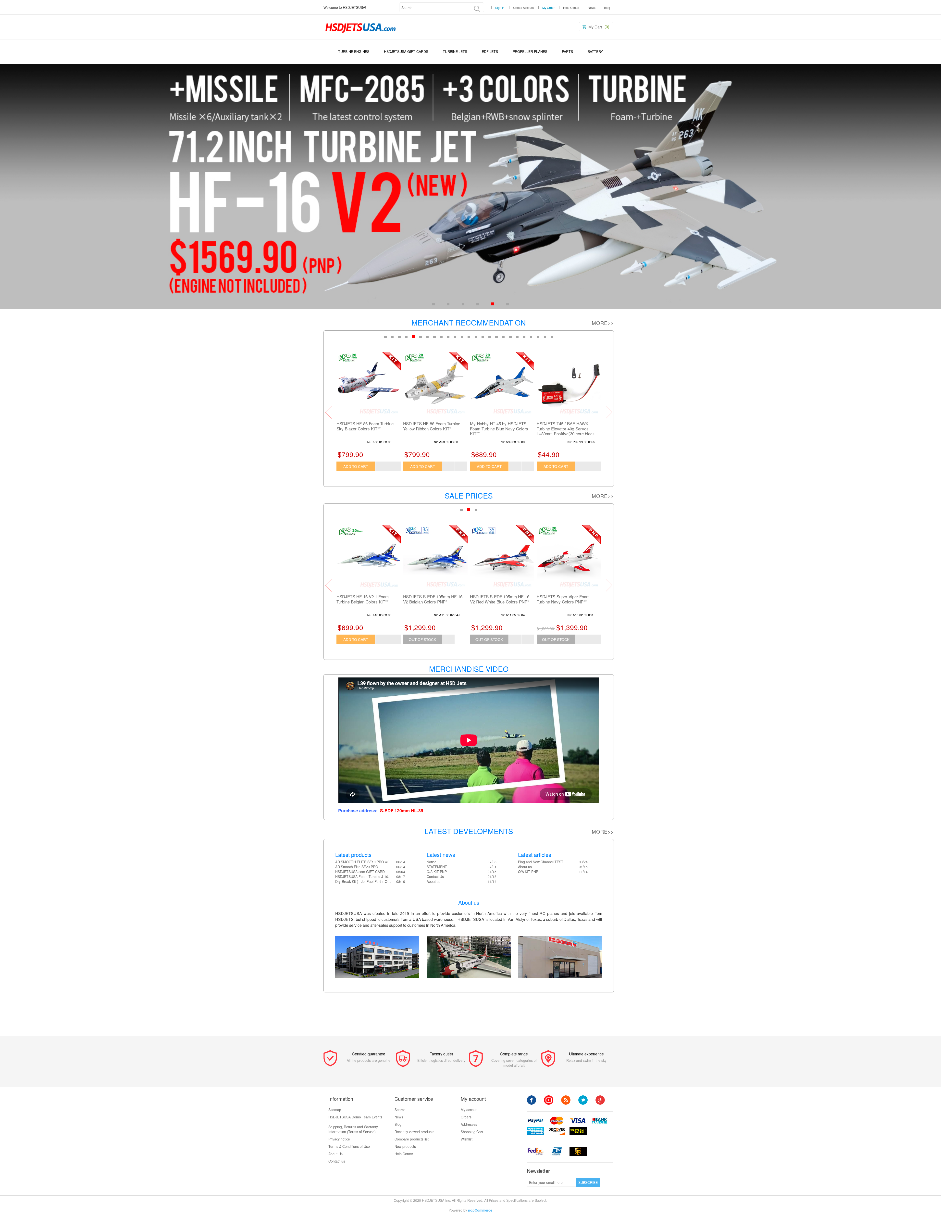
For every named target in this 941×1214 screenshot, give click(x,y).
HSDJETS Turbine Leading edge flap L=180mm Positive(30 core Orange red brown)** (432, 428)
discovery (556, 1131)
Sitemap (334, 1109)
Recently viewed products (414, 1131)
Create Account (523, 7)
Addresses (469, 1124)
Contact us (336, 1161)
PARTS (567, 51)
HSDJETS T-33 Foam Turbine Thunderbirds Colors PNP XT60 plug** (365, 601)
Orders (466, 1116)
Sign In (500, 7)
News (591, 7)
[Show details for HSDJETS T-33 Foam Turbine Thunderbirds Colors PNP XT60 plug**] (368, 557)
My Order (548, 7)
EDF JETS (490, 51)
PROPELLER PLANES (530, 51)
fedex (535, 1151)
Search (400, 1109)
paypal (535, 1120)
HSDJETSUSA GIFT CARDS (406, 51)
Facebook (531, 1100)
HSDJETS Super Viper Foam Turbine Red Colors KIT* (429, 599)
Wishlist (466, 1139)
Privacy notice (339, 1139)
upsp (556, 1151)
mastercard (556, 1120)
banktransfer (599, 1120)
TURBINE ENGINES (353, 51)
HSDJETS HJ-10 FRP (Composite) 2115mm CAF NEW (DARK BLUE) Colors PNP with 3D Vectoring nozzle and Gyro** (502, 428)
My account (470, 1109)
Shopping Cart (472, 1131)
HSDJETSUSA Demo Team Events (355, 1116)
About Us (335, 1153)
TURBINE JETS (455, 51)
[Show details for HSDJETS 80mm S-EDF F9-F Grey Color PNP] (569, 384)
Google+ (600, 1100)
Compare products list (412, 1139)
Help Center (571, 7)
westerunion (578, 1131)
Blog (607, 7)
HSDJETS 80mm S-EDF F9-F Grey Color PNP (564, 426)
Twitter (583, 1100)
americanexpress (535, 1131)
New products (405, 1146)
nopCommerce (480, 1210)
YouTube (548, 1100)
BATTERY (595, 51)
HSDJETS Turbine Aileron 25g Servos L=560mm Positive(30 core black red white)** (368, 428)
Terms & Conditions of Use (349, 1146)
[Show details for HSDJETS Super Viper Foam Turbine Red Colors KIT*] (435, 557)
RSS (565, 1100)
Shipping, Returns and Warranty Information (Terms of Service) (353, 1129)
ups (578, 1151)
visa (578, 1120)
